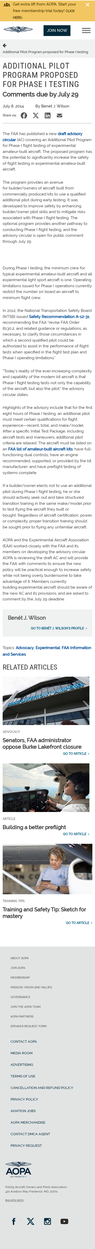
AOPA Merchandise (28, 1122)
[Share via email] (59, 115)
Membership (20, 977)
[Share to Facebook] (24, 115)
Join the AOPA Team (26, 1007)
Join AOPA (18, 968)
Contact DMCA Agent (30, 1134)
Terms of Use (23, 1076)
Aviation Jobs (23, 1111)
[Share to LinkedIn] (47, 115)
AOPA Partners (22, 1016)
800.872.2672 (14, 1200)
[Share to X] (35, 115)
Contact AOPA (24, 1042)
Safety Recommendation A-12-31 (59, 316)
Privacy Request (26, 1146)
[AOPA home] (18, 31)
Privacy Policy (24, 1099)
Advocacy (25, 647)
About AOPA (19, 958)
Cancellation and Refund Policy (42, 1088)
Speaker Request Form (29, 1026)
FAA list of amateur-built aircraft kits (40, 449)
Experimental (48, 647)
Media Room (21, 1053)
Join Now (57, 30)
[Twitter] (30, 1222)
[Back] (5, 45)
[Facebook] (13, 1222)
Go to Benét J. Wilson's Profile (57, 628)
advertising (22, 1065)
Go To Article (74, 753)
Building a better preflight (34, 827)
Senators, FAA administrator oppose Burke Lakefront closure (42, 743)
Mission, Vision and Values (31, 987)
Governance (20, 997)
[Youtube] (64, 1222)
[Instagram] (47, 1222)
